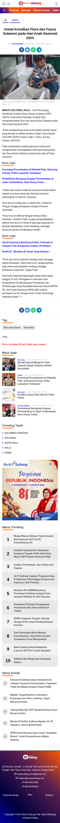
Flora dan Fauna (12, 327)
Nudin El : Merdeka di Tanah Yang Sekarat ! (26, 251)
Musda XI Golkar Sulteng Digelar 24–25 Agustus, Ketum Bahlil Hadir (31, 723)
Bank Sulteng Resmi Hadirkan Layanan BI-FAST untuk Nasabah (32, 649)
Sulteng (10, 438)
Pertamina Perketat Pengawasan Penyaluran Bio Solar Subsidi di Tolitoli (32, 607)
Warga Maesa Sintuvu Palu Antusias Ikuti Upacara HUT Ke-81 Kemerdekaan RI (34, 539)
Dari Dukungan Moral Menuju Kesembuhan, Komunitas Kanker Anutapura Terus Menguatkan (32, 635)
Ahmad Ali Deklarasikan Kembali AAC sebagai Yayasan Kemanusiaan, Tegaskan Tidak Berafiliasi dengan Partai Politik (33, 683)
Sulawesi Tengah (16, 433)
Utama (15, 20)
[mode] (9, 3)
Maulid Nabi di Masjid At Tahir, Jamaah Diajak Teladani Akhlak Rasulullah (34, 365)
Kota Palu (11, 443)
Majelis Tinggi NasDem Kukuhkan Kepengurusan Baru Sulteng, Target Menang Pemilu (30, 698)
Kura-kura (29, 327)
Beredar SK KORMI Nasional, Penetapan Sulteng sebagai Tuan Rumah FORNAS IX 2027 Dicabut (32, 593)
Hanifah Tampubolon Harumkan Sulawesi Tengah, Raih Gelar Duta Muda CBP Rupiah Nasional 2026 (32, 553)
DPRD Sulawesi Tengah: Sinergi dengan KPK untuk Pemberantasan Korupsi (33, 621)
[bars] (55, 3)
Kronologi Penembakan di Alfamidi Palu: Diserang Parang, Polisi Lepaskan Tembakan (29, 171)
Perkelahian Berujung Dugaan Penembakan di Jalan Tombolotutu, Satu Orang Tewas (27, 180)
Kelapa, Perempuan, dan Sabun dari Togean (34, 566)
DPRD (8, 453)
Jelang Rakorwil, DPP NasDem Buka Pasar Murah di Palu (33, 712)
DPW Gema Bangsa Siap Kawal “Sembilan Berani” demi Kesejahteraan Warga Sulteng (33, 736)
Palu (8, 448)
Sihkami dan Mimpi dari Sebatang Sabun (32, 660)
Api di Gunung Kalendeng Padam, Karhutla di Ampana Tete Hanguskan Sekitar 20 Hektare (27, 244)
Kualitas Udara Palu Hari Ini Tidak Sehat (35, 396)
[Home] (4, 10)
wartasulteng (17, 44)
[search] (4, 3)
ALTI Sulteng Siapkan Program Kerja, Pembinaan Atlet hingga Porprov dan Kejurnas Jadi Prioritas (34, 579)
